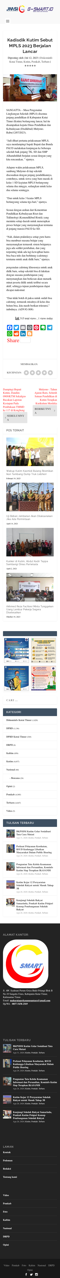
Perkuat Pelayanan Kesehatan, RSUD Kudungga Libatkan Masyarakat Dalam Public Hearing (34, 849)
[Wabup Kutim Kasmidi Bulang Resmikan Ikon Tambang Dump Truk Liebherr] (30, 452)
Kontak (7, 1152)
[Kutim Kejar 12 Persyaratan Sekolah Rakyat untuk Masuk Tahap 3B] (10, 884)
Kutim (27, 61)
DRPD (9, 745)
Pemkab (36, 61)
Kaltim (10, 753)
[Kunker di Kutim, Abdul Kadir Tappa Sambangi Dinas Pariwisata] (30, 542)
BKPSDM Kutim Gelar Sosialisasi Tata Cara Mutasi (33, 833)
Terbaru (45, 61)
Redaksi (7, 1168)
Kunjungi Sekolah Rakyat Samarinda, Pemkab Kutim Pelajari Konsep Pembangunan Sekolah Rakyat (34, 904)
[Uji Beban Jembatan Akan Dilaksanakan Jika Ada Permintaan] (30, 497)
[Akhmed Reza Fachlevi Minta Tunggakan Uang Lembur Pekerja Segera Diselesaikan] (30, 587)
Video (9, 811)
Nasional (10, 769)
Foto (5, 1211)
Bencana (15, 778)
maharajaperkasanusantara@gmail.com (30, 1000)
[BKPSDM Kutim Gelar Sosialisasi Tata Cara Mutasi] (10, 833)
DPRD (9, 728)
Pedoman (7, 1160)
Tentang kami (10, 1177)
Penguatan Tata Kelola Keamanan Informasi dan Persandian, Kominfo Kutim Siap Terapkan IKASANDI (34, 867)
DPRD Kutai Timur (16, 736)
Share (13, 340)
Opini (9, 786)
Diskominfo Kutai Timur (19, 720)
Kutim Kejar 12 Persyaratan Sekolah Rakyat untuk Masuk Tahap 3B (35, 885)
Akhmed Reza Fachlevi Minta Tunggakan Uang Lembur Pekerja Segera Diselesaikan (29, 609)
